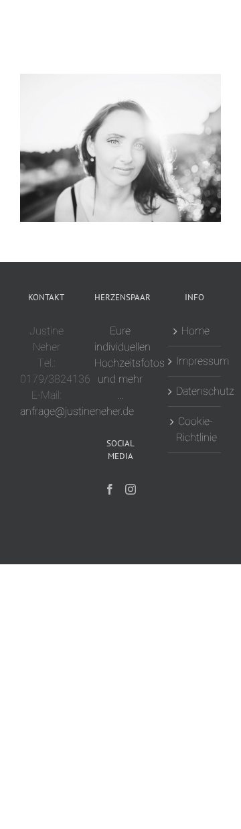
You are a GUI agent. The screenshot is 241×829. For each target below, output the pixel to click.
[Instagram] (130, 489)
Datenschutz (195, 391)
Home (195, 331)
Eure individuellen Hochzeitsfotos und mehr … (129, 363)
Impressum (195, 361)
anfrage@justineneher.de (77, 411)
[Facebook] (109, 489)
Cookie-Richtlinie (195, 429)
